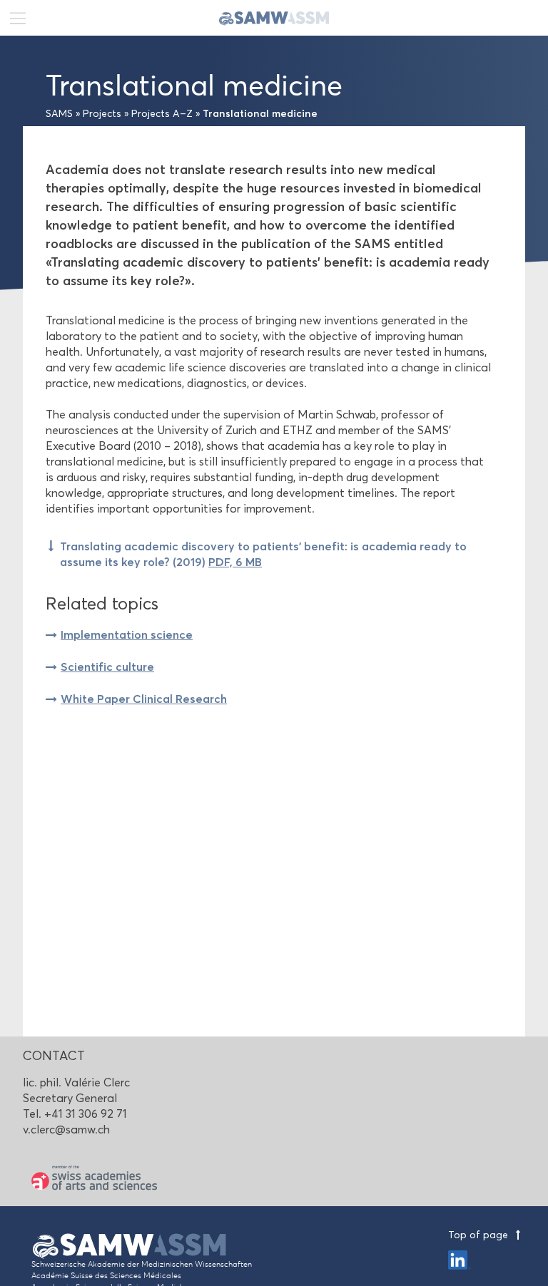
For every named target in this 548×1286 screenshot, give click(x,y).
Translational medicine (260, 113)
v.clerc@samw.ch (66, 1129)
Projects (102, 114)
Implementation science (127, 634)
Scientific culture (107, 666)
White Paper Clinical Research (144, 698)
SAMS (59, 114)
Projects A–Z (162, 114)
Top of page (479, 1235)
